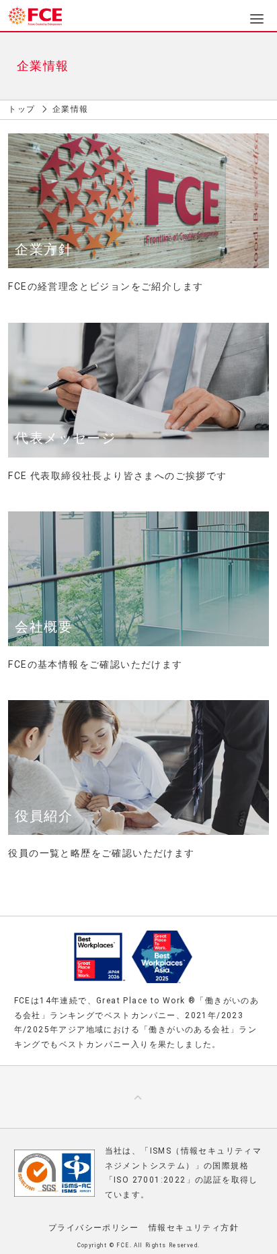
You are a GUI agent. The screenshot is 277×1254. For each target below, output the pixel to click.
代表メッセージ (65, 438)
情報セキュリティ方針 (194, 1227)
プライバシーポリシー (93, 1227)
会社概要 (44, 627)
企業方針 (44, 249)
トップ (21, 109)
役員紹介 (44, 816)
